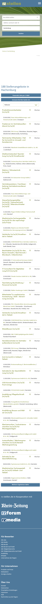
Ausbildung (4, 553)
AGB (2, 595)
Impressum (4, 592)
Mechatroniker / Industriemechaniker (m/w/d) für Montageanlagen (14, 427)
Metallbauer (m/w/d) (11, 329)
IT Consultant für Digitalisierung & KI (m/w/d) (13, 270)
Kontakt (3, 586)
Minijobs (3, 556)
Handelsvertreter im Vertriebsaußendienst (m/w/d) (14, 342)
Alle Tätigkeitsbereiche (8, 549)
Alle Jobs (3, 540)
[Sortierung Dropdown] (36, 105)
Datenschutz (5, 588)
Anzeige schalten (6, 574)
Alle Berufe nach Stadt (8, 547)
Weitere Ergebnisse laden (20, 484)
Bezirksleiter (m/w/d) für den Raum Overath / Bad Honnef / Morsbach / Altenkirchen (14, 253)
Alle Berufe (4, 544)
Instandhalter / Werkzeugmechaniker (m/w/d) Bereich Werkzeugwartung (14, 443)
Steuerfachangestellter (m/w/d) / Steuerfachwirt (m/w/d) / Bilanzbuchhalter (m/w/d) (13, 203)
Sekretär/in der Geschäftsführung (9, 458)
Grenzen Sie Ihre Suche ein (21, 100)
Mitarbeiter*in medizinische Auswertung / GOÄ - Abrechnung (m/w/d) (13, 297)
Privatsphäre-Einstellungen (9, 590)
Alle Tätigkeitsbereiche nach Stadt (11, 551)
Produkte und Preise (7, 569)
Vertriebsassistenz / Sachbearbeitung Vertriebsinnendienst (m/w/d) (14, 186)
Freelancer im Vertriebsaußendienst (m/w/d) (14, 125)
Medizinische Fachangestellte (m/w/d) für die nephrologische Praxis (14, 220)
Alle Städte (4, 542)
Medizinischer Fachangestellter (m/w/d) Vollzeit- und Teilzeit (13, 470)
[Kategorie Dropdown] (38, 17)
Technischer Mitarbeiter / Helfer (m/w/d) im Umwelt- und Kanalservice (14, 140)
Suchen (21, 33)
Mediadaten (5, 572)
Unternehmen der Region (8, 558)
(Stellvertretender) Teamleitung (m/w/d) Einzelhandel (13, 155)
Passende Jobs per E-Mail (21, 95)
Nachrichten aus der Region (9, 597)
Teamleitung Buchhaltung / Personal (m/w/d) (13, 284)
